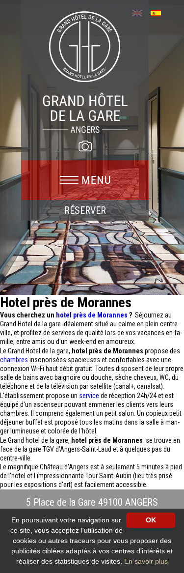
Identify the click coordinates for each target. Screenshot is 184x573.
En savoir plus (146, 561)
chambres (14, 360)
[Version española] (159, 12)
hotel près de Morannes (92, 315)
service (90, 396)
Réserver (85, 210)
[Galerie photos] (85, 146)
